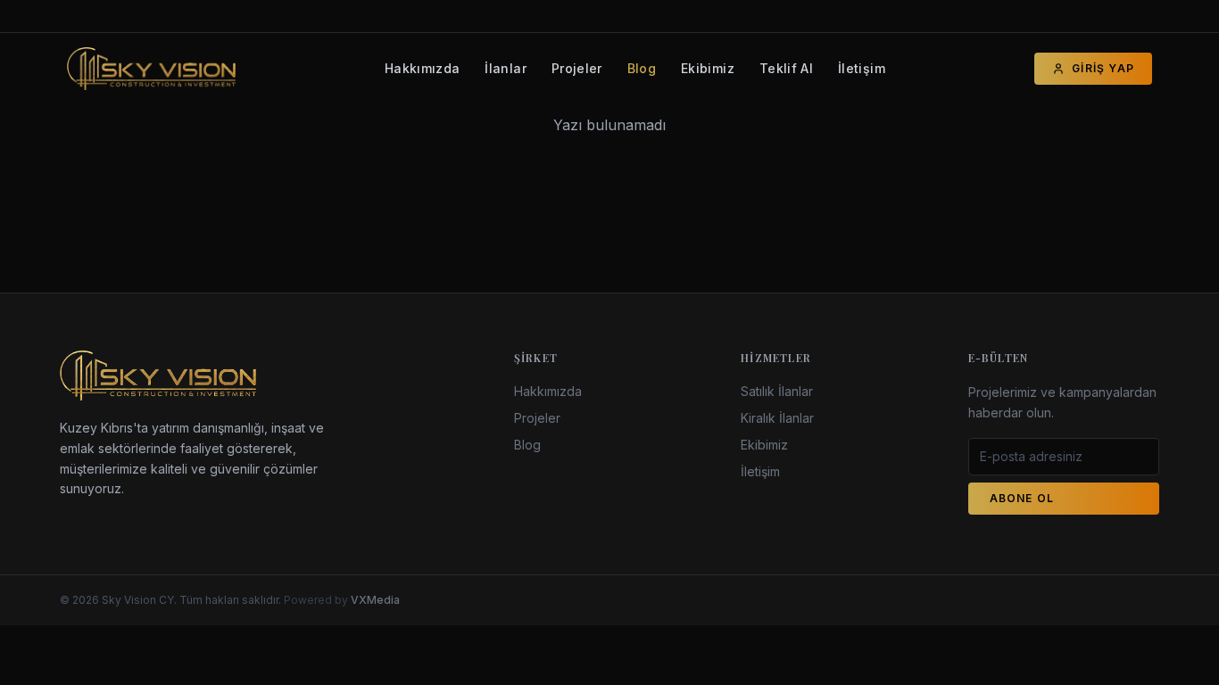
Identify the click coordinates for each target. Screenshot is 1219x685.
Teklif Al (786, 68)
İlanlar (505, 68)
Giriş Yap (1103, 68)
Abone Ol (1022, 498)
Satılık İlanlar (777, 391)
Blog (641, 68)
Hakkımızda (422, 68)
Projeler (576, 68)
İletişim (861, 68)
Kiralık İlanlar (777, 417)
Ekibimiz (707, 68)
